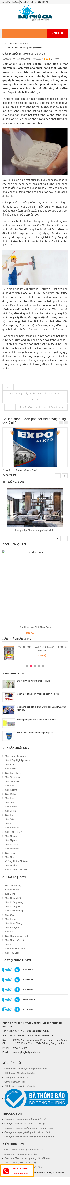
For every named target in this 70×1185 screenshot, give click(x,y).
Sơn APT (9, 785)
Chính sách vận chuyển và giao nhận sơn (25, 1068)
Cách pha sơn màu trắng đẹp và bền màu (25, 1119)
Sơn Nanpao (11, 836)
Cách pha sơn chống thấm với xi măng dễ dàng (28, 1128)
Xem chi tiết (9, 475)
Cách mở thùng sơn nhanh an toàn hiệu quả (38, 694)
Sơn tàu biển (12, 952)
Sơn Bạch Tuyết (13, 773)
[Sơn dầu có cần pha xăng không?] (35, 447)
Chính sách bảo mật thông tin (19, 1086)
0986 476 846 (29, 2)
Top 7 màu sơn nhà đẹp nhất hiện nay (41, 407)
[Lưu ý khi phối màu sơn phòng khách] (35, 507)
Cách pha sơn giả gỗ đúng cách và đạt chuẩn (27, 1132)
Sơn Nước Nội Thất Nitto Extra (35, 627)
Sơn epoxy (10, 919)
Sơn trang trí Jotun (15, 756)
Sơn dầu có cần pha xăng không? (19, 470)
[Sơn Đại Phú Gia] (35, 13)
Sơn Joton (10, 810)
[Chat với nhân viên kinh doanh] (7, 969)
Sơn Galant (11, 789)
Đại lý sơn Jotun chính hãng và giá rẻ (35, 732)
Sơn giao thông (13, 923)
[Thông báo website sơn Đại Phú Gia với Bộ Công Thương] (36, 1098)
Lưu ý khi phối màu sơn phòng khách (35, 530)
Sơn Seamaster (13, 777)
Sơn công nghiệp (14, 910)
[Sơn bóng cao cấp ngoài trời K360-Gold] (17, 653)
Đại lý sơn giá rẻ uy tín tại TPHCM (33, 681)
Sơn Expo (10, 815)
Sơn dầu (9, 915)
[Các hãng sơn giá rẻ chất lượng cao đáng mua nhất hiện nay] (9, 710)
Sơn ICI (9, 823)
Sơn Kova (10, 798)
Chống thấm (12, 889)
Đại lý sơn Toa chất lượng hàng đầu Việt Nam (27, 1158)
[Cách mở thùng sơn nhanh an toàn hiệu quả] (9, 697)
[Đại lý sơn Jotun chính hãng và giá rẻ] (9, 736)
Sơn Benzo (11, 768)
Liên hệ (44, 2)
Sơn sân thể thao (15, 948)
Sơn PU (9, 944)
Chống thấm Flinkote (16, 861)
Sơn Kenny (11, 806)
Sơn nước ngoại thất (16, 936)
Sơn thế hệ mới (13, 832)
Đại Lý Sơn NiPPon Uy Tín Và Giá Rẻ (23, 1149)
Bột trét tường (13, 885)
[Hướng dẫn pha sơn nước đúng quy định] (9, 723)
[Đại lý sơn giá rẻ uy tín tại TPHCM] (9, 684)
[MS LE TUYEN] (17, 989)
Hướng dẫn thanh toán (16, 1077)
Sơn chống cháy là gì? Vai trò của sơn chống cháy (35, 396)
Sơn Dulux (10, 794)
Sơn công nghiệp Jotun (17, 760)
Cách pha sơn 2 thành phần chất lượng (24, 1123)
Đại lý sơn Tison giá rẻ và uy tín (20, 1154)
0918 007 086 (20, 1168)
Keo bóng (10, 894)
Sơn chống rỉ (12, 906)
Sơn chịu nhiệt (13, 898)
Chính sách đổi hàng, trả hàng (20, 1073)
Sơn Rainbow (12, 848)
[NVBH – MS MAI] (17, 969)
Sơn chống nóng (14, 902)
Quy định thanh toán (14, 1081)
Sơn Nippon (11, 840)
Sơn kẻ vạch (12, 927)
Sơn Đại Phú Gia (36, 1172)
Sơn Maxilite (11, 844)
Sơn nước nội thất (15, 940)
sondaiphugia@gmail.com (26, 1052)
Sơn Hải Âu (11, 865)
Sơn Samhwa (12, 781)
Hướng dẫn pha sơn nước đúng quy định (36, 720)
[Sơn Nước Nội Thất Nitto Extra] (35, 587)
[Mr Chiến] (17, 979)
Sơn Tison (10, 853)
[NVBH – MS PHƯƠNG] (17, 999)
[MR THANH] (17, 1009)
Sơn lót (9, 931)
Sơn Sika (9, 819)
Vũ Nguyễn (36, 59)
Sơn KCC (10, 764)
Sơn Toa (9, 802)
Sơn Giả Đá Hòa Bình (16, 869)
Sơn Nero (10, 857)
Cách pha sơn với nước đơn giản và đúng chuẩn (29, 1136)
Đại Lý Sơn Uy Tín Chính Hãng (20, 1162)
